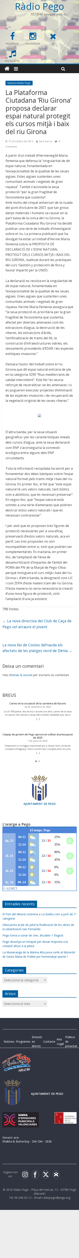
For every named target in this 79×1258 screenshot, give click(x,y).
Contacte (49, 1041)
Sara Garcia (45, 141)
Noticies (9, 1041)
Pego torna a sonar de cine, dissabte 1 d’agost (32, 935)
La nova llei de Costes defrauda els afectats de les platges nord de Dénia (37, 647)
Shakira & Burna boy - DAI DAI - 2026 (27, 1141)
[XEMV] (20, 1116)
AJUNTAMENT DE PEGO (39, 804)
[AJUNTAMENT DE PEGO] (12, 1083)
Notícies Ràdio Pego (19, 83)
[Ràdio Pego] (7, 68)
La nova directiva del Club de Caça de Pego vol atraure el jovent (37, 623)
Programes (23, 1041)
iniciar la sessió (22, 675)
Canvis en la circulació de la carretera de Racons (37, 703)
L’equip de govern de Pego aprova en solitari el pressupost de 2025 (37, 736)
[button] (36, 761)
